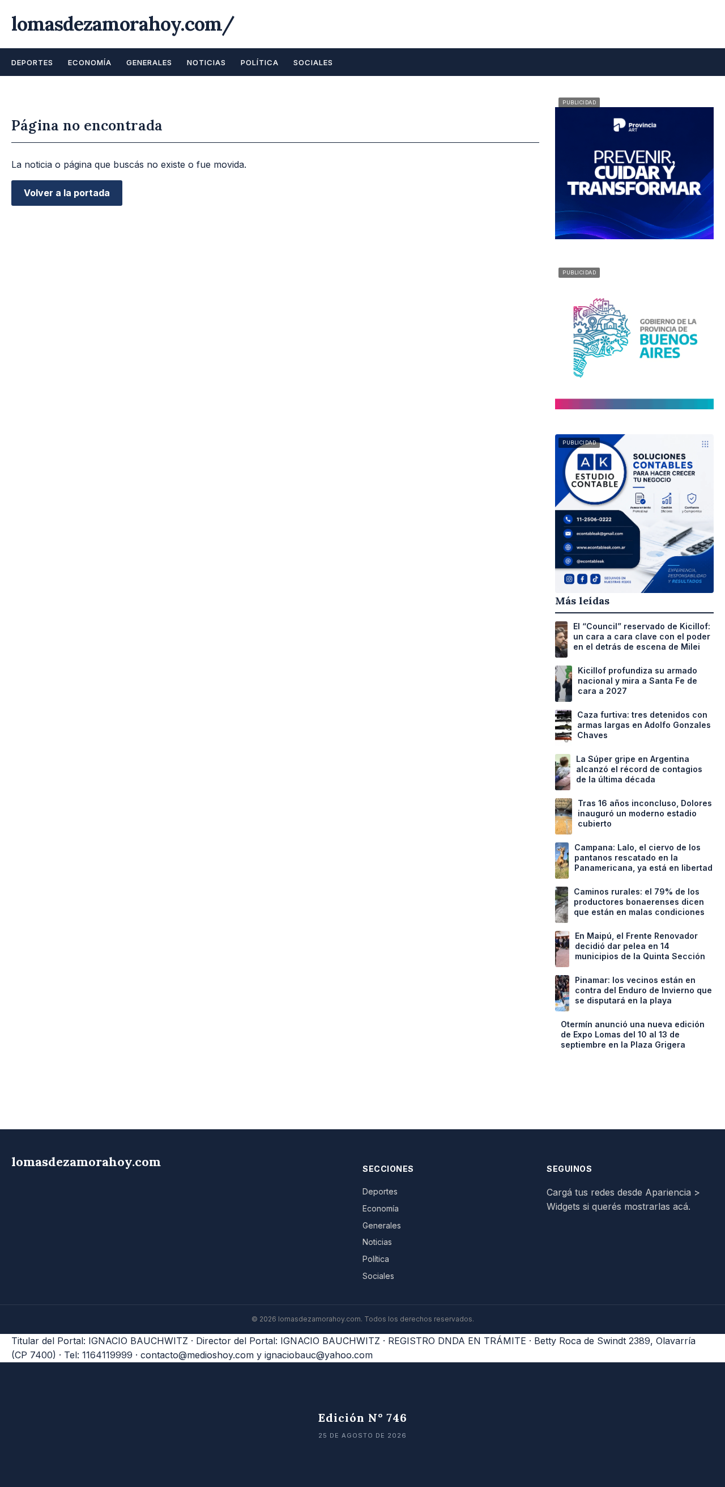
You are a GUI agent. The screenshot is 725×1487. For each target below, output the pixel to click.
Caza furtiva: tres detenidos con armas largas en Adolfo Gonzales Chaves (644, 725)
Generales (149, 62)
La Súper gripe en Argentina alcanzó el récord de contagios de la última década (639, 769)
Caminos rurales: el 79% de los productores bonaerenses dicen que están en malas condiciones (639, 902)
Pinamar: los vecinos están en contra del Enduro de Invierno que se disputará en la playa (643, 990)
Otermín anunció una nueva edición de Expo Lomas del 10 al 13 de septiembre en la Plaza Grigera (633, 1034)
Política (260, 62)
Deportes (32, 62)
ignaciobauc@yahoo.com (319, 1355)
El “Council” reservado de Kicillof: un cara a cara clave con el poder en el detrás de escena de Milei (641, 636)
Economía (90, 62)
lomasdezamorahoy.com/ (122, 23)
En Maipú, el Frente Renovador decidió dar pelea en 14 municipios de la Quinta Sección (640, 946)
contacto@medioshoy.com (197, 1355)
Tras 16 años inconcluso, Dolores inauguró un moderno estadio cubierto (645, 813)
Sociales (313, 62)
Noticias (206, 62)
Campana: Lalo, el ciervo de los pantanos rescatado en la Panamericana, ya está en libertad (643, 857)
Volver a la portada (67, 192)
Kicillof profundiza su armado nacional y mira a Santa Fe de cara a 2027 (637, 681)
